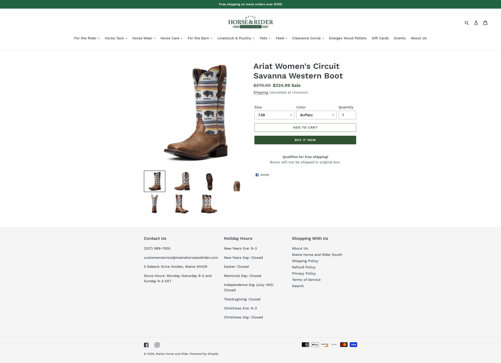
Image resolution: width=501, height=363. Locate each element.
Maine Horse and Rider (172, 354)
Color (301, 107)
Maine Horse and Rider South (317, 254)
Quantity (346, 107)
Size (258, 107)
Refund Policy (304, 267)
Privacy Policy (304, 273)
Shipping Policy (305, 261)
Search (298, 286)
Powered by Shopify (204, 354)
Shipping (260, 92)
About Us (300, 248)
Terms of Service (306, 280)
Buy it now (305, 140)
